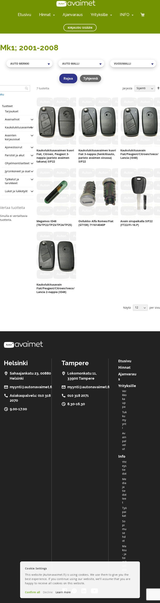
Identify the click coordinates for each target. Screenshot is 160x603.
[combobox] (29, 63)
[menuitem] (53, 15)
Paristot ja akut (14, 155)
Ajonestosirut (13, 147)
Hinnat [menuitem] (45, 14)
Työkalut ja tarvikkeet (12, 181)
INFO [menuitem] (124, 14)
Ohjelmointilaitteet (17, 163)
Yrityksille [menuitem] (99, 14)
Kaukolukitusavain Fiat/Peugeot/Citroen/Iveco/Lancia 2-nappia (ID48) (55, 288)
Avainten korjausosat (12, 137)
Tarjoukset (11, 111)
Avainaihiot (12, 119)
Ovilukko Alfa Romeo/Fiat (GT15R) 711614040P (95, 223)
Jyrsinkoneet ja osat (17, 171)
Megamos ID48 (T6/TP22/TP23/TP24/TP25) (54, 223)
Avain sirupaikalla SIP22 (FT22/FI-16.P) (136, 223)
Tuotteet (7, 106)
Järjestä (127, 88)
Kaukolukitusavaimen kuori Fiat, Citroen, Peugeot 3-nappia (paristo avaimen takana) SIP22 (55, 155)
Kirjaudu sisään (80, 27)
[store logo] (75, 3)
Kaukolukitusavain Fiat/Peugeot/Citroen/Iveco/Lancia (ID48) (139, 154)
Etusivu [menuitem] (24, 14)
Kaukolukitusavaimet (18, 127)
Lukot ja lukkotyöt (16, 191)
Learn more (63, 592)
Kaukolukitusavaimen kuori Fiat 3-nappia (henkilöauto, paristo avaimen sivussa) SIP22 (97, 155)
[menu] (75, 15)
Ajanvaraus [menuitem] (73, 14)
